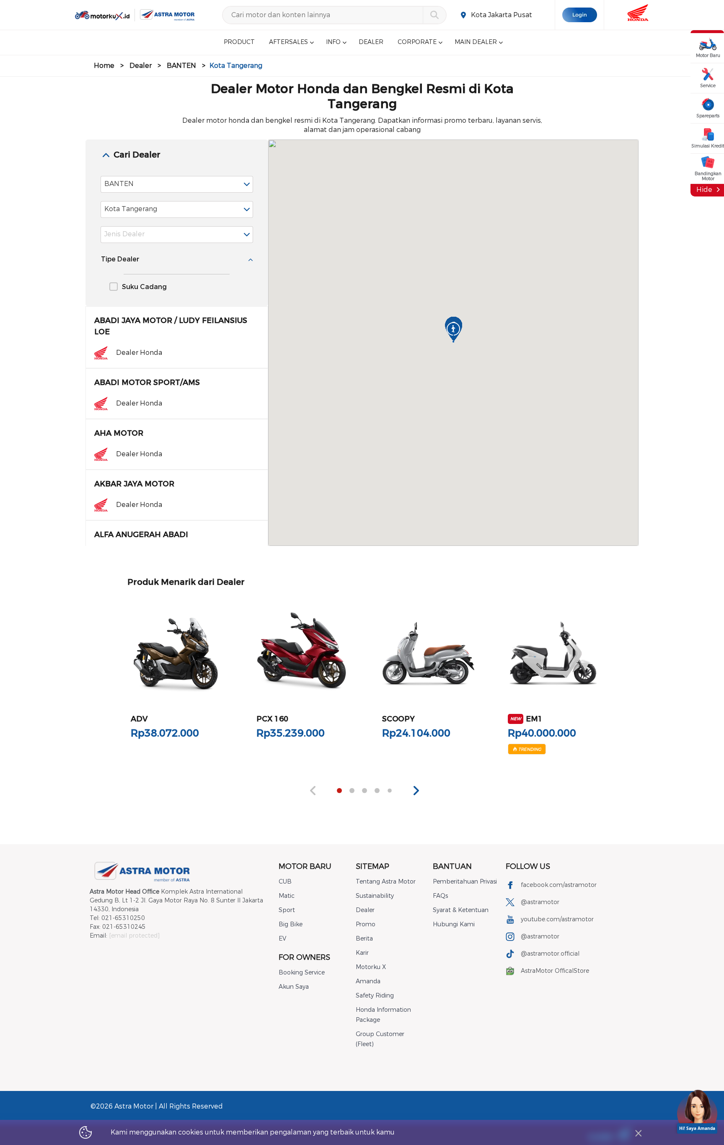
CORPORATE (417, 43)
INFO (333, 43)
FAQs (440, 896)
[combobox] (177, 184)
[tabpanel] (176, 676)
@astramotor (540, 902)
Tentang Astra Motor (386, 882)
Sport (287, 910)
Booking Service (302, 973)
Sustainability (375, 896)
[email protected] (134, 936)
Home (104, 65)
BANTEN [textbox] (119, 183)
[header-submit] (434, 15)
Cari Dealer (137, 154)
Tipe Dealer (120, 259)
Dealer (140, 65)
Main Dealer (476, 43)
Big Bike (291, 924)
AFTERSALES (288, 43)
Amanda (368, 981)
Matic (287, 896)
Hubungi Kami (454, 924)
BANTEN (181, 65)
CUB (285, 882)
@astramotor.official (550, 954)
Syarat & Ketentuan (461, 910)
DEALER (371, 43)
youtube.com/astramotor (557, 919)
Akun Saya (294, 987)
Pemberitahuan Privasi (465, 882)
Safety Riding (375, 996)
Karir (362, 953)
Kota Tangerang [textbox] (130, 208)
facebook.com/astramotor (559, 885)
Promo (365, 924)
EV (282, 939)
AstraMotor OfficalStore (555, 971)
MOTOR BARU (305, 866)
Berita (364, 939)
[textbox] (177, 235)
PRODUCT (239, 43)
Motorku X (371, 967)
